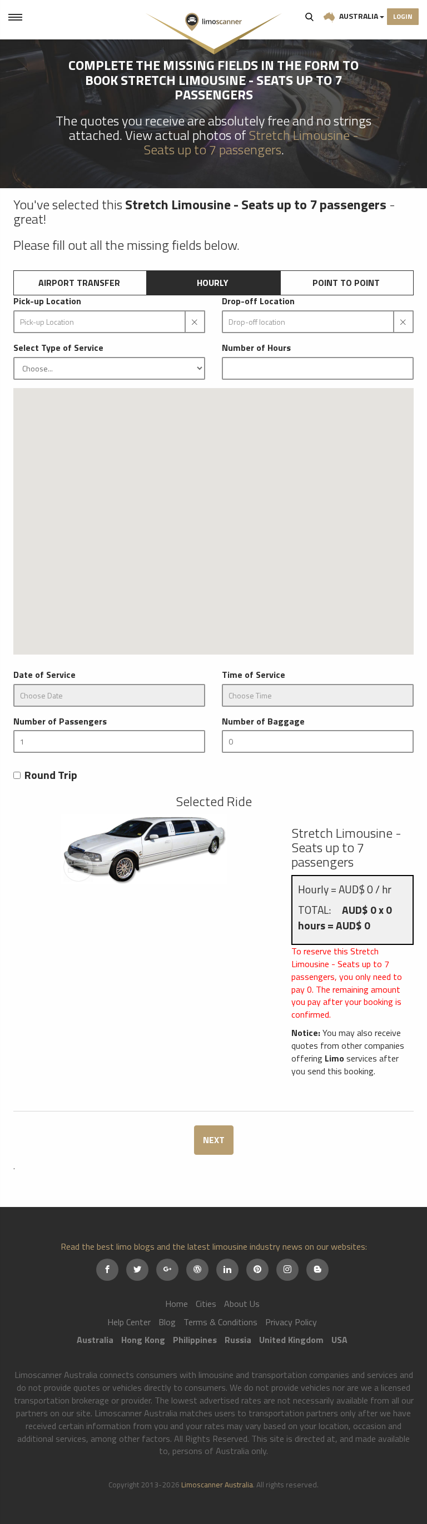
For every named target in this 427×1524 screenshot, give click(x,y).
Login (403, 16)
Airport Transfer (79, 282)
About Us (242, 1303)
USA (339, 1339)
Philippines (195, 1339)
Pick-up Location (47, 301)
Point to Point (346, 282)
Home (176, 1303)
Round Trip (50, 775)
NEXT (214, 1139)
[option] (144, 849)
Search (309, 16)
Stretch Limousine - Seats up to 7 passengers (251, 142)
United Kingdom (291, 1339)
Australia (358, 16)
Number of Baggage (263, 721)
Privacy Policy (291, 1322)
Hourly (213, 282)
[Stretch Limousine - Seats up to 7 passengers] (144, 849)
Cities (206, 1303)
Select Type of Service (58, 347)
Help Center (129, 1322)
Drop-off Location (258, 301)
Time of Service (253, 674)
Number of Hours (256, 347)
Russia (238, 1339)
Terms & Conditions (220, 1322)
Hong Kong (143, 1339)
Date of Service (44, 674)
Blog (167, 1322)
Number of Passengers (60, 721)
